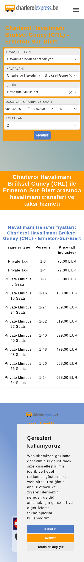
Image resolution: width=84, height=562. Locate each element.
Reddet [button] (50, 538)
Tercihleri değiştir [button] (50, 547)
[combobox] (42, 76)
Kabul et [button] (50, 529)
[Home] (32, 8)
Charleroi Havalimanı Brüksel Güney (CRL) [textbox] (39, 75)
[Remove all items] (70, 75)
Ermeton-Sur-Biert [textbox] (22, 92)
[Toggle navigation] (76, 9)
